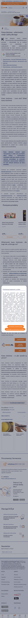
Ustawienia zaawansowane (15, 326)
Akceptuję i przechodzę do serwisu (15, 329)
